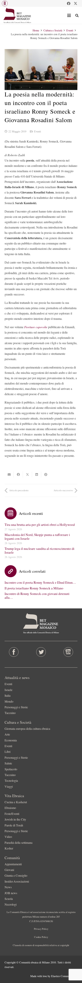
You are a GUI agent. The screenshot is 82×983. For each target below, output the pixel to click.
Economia (11, 740)
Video (8, 837)
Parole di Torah (14, 825)
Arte (7, 734)
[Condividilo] (18, 474)
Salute (8, 763)
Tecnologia (11, 780)
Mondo (9, 701)
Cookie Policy (41, 937)
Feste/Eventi (12, 814)
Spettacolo (11, 769)
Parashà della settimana (18, 843)
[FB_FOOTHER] (14, 652)
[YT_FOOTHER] (68, 652)
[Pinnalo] (45, 474)
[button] (4, 3)
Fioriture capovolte (36, 327)
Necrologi (11, 904)
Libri (7, 752)
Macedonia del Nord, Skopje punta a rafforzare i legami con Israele (37, 536)
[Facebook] (68, 3)
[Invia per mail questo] (9, 474)
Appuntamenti (13, 864)
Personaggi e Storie (16, 707)
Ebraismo (10, 808)
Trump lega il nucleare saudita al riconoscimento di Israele (39, 550)
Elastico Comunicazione (64, 976)
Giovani (9, 870)
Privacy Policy (41, 928)
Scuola (9, 899)
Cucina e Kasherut (16, 802)
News (8, 887)
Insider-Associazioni (17, 881)
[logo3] (17, 15)
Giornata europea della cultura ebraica (27, 729)
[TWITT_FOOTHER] (41, 652)
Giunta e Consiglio (16, 875)
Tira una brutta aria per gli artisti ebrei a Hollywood (40, 524)
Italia (7, 695)
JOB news (11, 893)
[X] (75, 3)
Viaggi (9, 786)
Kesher (9, 848)
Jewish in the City (15, 819)
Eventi (37, 131)
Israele (8, 690)
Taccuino (10, 713)
